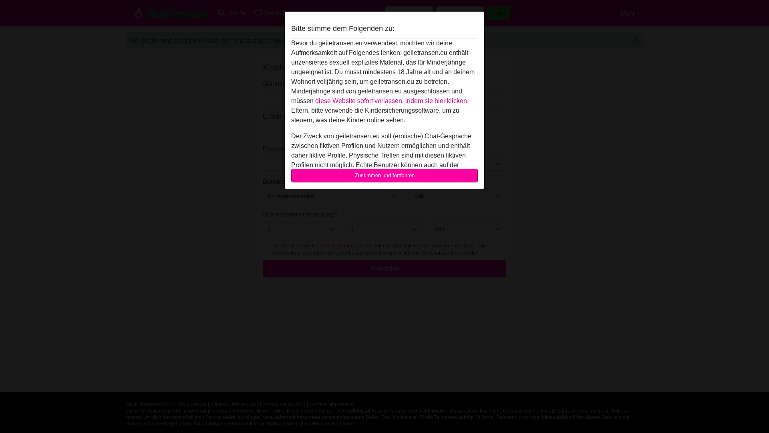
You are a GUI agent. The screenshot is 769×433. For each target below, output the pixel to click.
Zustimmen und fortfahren (385, 175)
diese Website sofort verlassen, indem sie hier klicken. (392, 100)
